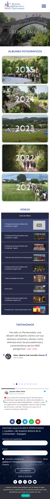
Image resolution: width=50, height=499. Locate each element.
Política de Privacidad (33, 459)
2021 (25, 187)
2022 (25, 158)
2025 (25, 70)
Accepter (25, 495)
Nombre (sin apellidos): (12, 439)
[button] (43, 6)
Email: (5, 449)
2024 (25, 99)
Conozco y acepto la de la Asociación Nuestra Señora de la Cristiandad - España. (25, 462)
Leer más (28, 355)
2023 (25, 128)
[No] (47, 492)
